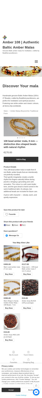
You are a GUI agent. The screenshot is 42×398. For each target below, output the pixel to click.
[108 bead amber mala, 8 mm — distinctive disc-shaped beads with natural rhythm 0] (21, 126)
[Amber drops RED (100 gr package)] (12, 321)
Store (6, 111)
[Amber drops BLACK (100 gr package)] (30, 287)
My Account (13, 355)
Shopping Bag (28, 362)
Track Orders (28, 355)
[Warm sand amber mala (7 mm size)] (12, 253)
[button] (11, 214)
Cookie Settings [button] (21, 395)
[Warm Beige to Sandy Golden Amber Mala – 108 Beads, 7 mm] (12, 287)
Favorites (13, 362)
